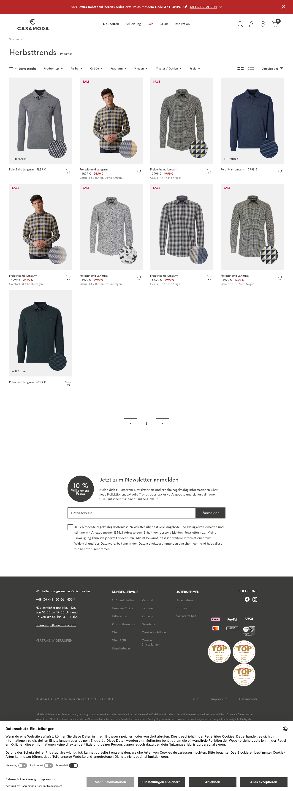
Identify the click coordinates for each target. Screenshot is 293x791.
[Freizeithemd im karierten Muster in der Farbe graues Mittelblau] (181, 227)
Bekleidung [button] (133, 24)
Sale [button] (150, 24)
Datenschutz (248, 699)
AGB (196, 699)
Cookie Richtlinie (154, 632)
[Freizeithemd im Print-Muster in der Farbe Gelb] (181, 121)
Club (115, 632)
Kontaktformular (123, 624)
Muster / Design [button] (167, 68)
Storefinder (184, 608)
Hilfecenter (120, 616)
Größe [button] (94, 68)
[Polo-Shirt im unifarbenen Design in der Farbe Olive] (40, 333)
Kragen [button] (139, 68)
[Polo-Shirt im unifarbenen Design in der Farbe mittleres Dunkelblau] (252, 121)
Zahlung (147, 616)
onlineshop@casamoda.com (56, 625)
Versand (147, 600)
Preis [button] (193, 68)
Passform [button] (117, 68)
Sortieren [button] (270, 68)
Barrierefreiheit (186, 616)
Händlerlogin (121, 648)
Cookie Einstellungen (151, 642)
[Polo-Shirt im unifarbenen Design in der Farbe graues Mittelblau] (40, 121)
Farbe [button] (75, 68)
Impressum (219, 699)
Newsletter (149, 624)
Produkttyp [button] (51, 68)
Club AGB (119, 640)
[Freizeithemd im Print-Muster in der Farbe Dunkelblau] (111, 227)
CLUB (164, 24)
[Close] (283, 7)
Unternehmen (185, 600)
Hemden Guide (122, 608)
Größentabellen (123, 600)
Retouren (148, 608)
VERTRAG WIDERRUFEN (54, 641)
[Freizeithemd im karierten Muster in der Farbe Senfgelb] (111, 121)
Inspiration (182, 24)
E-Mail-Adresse (81, 513)
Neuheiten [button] (111, 24)
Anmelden (210, 513)
